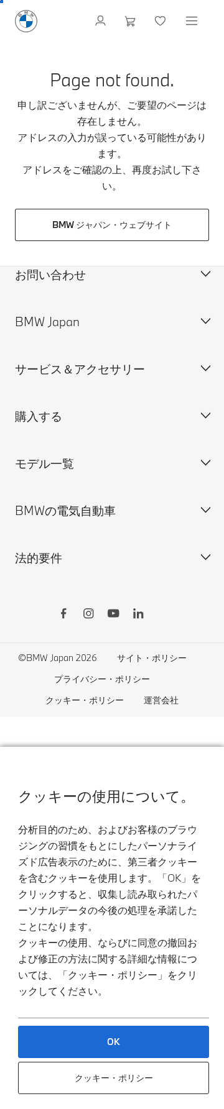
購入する (38, 416)
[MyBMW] (101, 21)
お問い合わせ (50, 274)
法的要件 (38, 557)
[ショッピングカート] (131, 21)
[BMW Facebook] (63, 615)
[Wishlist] (161, 21)
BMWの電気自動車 (65, 510)
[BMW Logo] (26, 21)
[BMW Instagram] (88, 615)
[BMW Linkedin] (138, 615)
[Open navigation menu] (193, 21)
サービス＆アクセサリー (80, 369)
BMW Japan (47, 321)
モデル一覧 (44, 463)
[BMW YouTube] (113, 615)
